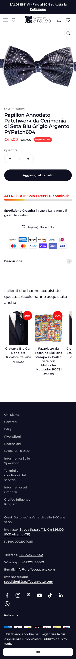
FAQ (7, 429)
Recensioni (12, 444)
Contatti (10, 422)
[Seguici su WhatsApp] (7, 603)
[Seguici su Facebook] (7, 595)
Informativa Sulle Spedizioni (17, 461)
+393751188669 (33, 562)
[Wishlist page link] (68, 20)
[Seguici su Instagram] (18, 595)
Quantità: (11, 150)
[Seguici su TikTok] (50, 595)
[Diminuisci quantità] (9, 158)
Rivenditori (12, 436)
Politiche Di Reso (17, 451)
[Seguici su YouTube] (39, 595)
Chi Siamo (12, 415)
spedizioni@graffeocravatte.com (28, 582)
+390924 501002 (31, 555)
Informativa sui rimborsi (15, 489)
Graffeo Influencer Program (18, 502)
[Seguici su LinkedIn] (61, 595)
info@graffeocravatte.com (35, 569)
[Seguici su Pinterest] (28, 595)
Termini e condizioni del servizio (15, 475)
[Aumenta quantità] (28, 158)
